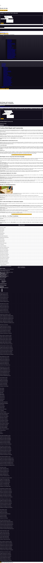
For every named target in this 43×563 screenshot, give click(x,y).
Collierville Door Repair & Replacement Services (6, 524)
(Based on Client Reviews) (4, 287)
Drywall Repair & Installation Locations (5, 456)
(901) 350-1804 (4, 10)
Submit (2, 23)
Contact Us (6, 33)
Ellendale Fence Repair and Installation (5, 442)
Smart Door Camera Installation (7, 78)
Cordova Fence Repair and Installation (5, 441)
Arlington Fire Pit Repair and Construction (5, 500)
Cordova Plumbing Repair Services (4, 372)
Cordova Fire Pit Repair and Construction (5, 504)
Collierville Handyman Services (4, 297)
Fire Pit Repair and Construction (4, 258)
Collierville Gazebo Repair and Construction (6, 492)
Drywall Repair (4, 37)
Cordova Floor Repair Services (4, 309)
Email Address (3, 112)
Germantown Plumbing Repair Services (5, 375)
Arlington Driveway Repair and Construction (6, 542)
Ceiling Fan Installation (10, 48)
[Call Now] (0, 562)
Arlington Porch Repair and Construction (5, 447)
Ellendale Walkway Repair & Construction (5, 342)
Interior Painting (9, 39)
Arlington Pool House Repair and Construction (6, 347)
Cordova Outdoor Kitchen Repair (4, 536)
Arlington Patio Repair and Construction (5, 326)
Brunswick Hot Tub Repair (3, 512)
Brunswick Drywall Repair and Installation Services (7, 459)
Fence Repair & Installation (7, 84)
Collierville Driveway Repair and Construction (6, 545)
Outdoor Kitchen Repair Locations (4, 530)
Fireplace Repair (9, 46)
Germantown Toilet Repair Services (4, 475)
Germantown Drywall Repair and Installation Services (7, 465)
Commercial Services (10, 58)
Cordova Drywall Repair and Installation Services (6, 462)
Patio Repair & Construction (11, 56)
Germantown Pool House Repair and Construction (6, 354)
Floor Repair (3, 65)
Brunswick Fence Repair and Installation (5, 438)
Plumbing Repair (5, 69)
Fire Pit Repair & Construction (11, 55)
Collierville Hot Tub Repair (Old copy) (5, 513)
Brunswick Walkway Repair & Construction (6, 338)
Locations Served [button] (3, 283)
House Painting (4, 36)
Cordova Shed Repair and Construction (5, 557)
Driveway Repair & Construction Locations (6, 541)
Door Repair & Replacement (11, 43)
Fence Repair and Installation (4, 261)
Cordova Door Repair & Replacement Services (6, 525)
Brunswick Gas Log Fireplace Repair (5, 480)
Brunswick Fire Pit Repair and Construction (6, 501)
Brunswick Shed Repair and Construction (5, 554)
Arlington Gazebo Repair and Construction (5, 489)
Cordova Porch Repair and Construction (5, 451)
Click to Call (2, 33)
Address (2, 113)
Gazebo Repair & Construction (11, 53)
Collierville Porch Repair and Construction (5, 450)
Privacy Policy (4, 280)
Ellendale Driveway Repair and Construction (6, 548)
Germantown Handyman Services (4, 301)
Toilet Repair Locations (3, 467)
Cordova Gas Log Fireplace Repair (4, 483)
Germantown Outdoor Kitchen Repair (5, 539)
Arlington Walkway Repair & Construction (5, 336)
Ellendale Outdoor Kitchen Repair (4, 537)
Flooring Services (9, 41)
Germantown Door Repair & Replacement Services (7, 528)
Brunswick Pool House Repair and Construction (6, 348)
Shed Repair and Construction (4, 251)
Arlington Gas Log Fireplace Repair (5, 479)
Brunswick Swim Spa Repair (4, 380)
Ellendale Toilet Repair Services (4, 474)
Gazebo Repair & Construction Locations (5, 488)
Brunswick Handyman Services (4, 295)
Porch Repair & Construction (7, 81)
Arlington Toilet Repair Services (4, 468)
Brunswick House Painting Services (5, 359)
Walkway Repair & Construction (11, 57)
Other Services (4, 39)
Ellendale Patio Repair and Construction (5, 331)
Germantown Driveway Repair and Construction (6, 549)
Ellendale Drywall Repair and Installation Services (6, 463)
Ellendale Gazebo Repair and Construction (5, 495)
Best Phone (2, 111)
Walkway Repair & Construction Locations (5, 335)
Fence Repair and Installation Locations (5, 435)
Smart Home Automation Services (11, 49)
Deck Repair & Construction (11, 52)
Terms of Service (4, 281)
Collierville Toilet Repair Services (4, 471)
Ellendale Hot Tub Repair (3, 516)
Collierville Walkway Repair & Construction (6, 339)
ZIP (1, 114)
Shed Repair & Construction (11, 51)
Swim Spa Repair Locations (3, 377)
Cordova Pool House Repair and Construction (6, 351)
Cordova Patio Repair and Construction (5, 330)
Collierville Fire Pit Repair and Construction (6, 503)
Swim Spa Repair (9, 45)
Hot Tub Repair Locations (3, 509)
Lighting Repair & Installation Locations (5, 314)
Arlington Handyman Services (4, 294)
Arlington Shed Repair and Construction (5, 553)
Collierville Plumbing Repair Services (5, 371)
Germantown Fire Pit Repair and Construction (6, 507)
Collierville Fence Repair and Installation (5, 439)
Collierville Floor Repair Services (4, 307)
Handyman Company (3, 227)
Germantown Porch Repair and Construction (6, 454)
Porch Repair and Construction (4, 255)
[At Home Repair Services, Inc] (5, 266)
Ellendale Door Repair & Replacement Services (6, 527)
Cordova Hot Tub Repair (3, 515)
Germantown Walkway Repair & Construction (6, 343)
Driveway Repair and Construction (4, 257)
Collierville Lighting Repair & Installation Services (6, 318)
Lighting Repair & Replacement (4, 237)
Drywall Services (9, 40)
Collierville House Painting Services (5, 360)
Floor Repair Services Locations (4, 303)
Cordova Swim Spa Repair (3, 383)
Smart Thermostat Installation (11, 50)
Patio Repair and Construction (4, 324)
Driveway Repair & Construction (11, 54)
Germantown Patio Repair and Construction (6, 333)
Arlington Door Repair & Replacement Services (6, 521)
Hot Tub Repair (4, 38)
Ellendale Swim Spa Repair (3, 384)
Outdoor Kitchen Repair (10, 47)
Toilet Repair (9, 42)
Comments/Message (3, 22)
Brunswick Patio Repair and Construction (5, 327)
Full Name (2, 16)
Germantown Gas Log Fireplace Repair (5, 486)
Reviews (3, 59)
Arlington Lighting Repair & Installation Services (6, 315)
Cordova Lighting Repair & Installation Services (6, 319)
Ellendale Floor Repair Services (4, 310)
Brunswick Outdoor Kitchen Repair (4, 533)
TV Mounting (5, 75)
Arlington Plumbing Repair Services (5, 368)
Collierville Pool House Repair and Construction (6, 350)
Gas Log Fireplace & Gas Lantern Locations (6, 477)
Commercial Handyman (3, 264)
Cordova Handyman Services (4, 298)
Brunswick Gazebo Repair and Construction (6, 491)
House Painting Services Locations (4, 356)
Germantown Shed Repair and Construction (6, 560)
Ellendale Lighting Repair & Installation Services (6, 321)
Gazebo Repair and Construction (4, 254)
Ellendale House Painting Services (4, 363)
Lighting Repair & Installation (11, 44)
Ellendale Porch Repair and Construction (5, 453)
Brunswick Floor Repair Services (4, 306)
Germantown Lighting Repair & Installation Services (7, 322)
